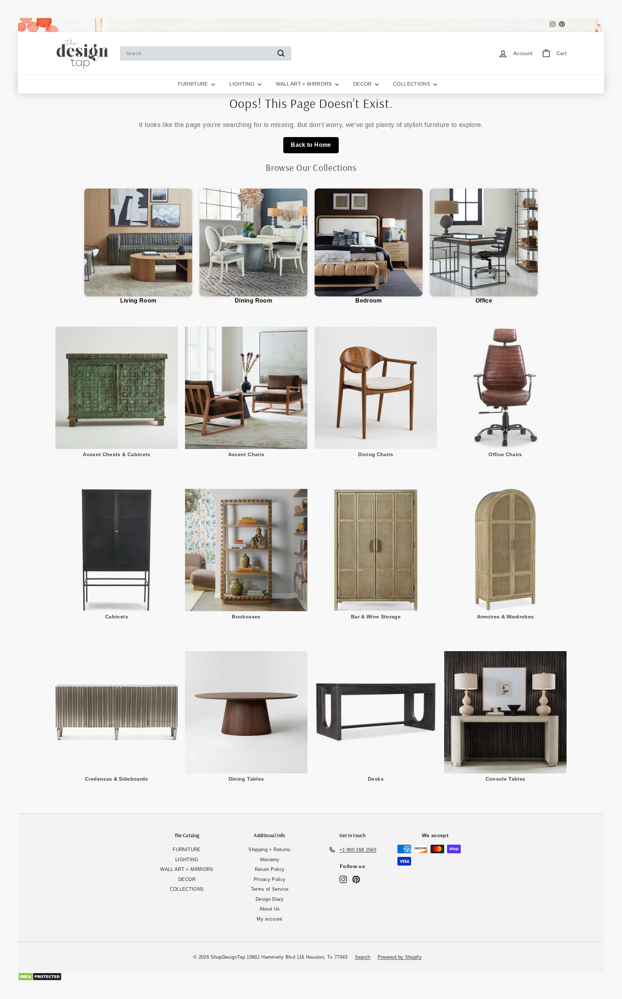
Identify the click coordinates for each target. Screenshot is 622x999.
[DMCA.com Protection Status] (311, 976)
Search (362, 957)
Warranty (270, 859)
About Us (270, 909)
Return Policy (270, 869)
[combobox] (205, 53)
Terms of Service (270, 889)
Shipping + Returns (269, 849)
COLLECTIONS (412, 84)
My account (270, 919)
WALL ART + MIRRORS (304, 84)
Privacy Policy (270, 879)
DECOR (363, 84)
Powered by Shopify (400, 957)
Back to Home (311, 145)
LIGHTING (242, 84)
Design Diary (270, 899)
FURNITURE (194, 84)
